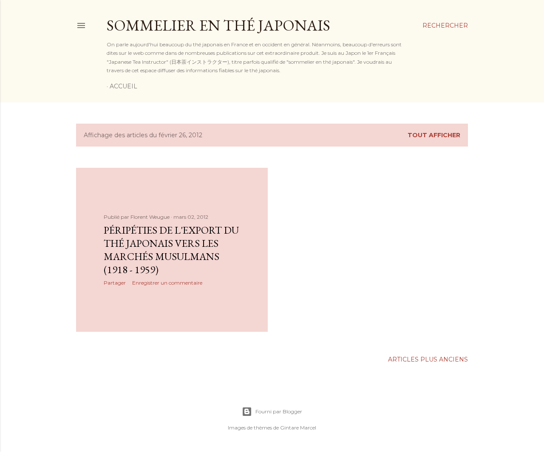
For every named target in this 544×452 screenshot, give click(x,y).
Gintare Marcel (298, 427)
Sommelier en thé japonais (218, 25)
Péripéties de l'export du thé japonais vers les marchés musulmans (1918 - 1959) (171, 249)
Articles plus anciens (428, 359)
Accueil (123, 86)
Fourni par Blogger (278, 411)
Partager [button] (115, 283)
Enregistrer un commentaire (167, 283)
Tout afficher (434, 135)
